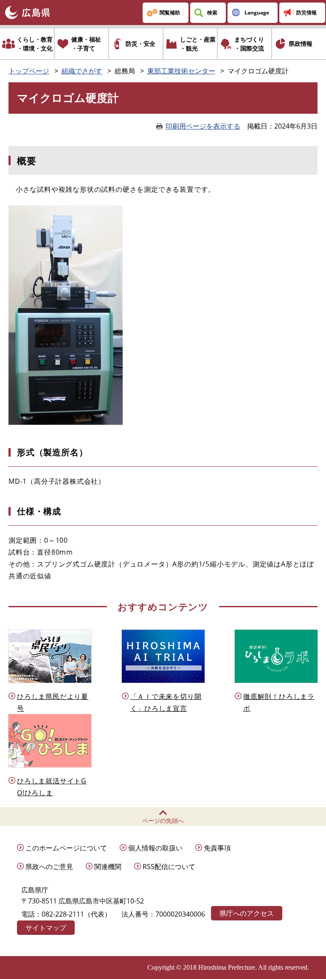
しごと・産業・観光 (198, 43)
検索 (212, 12)
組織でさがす (82, 71)
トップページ (28, 71)
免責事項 (217, 848)
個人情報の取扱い (155, 848)
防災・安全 (140, 43)
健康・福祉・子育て (86, 43)
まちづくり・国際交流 (249, 43)
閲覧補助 (170, 12)
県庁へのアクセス (246, 913)
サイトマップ (45, 927)
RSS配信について (169, 866)
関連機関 (107, 866)
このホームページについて (66, 848)
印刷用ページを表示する (203, 126)
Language (256, 12)
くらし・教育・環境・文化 (35, 43)
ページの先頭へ (163, 820)
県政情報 (300, 43)
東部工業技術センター (181, 71)
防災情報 (306, 12)
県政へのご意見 (49, 866)
